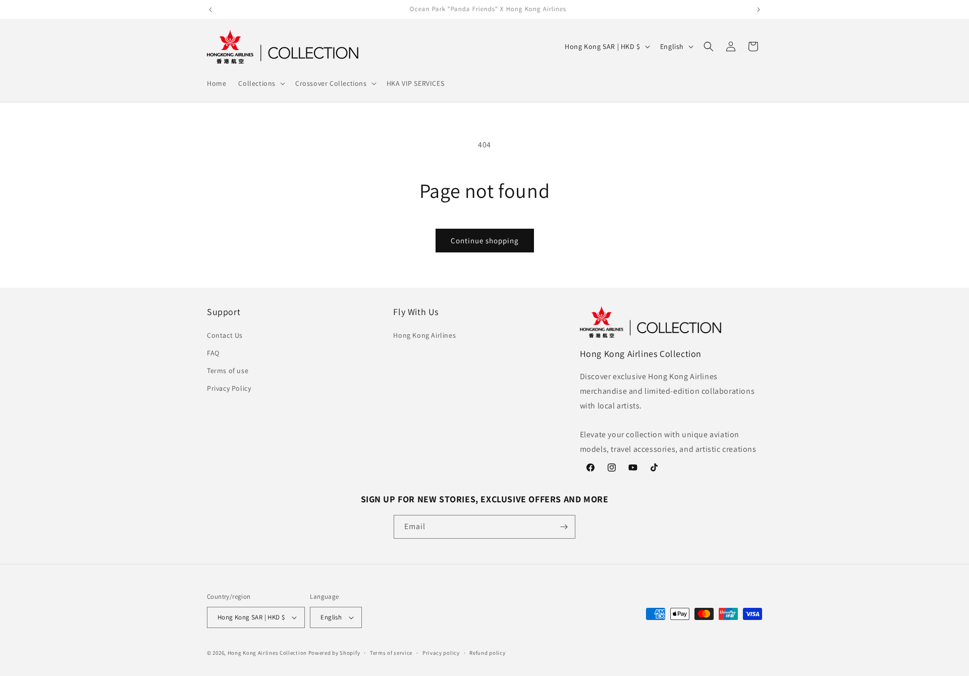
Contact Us (225, 335)
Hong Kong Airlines (424, 335)
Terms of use (227, 370)
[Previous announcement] (210, 9)
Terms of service (391, 652)
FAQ (213, 352)
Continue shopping (485, 240)
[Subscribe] (564, 527)
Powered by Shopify (334, 652)
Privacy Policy (229, 388)
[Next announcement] (758, 9)
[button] (260, 83)
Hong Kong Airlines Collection (267, 652)
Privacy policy (441, 652)
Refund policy (487, 652)
